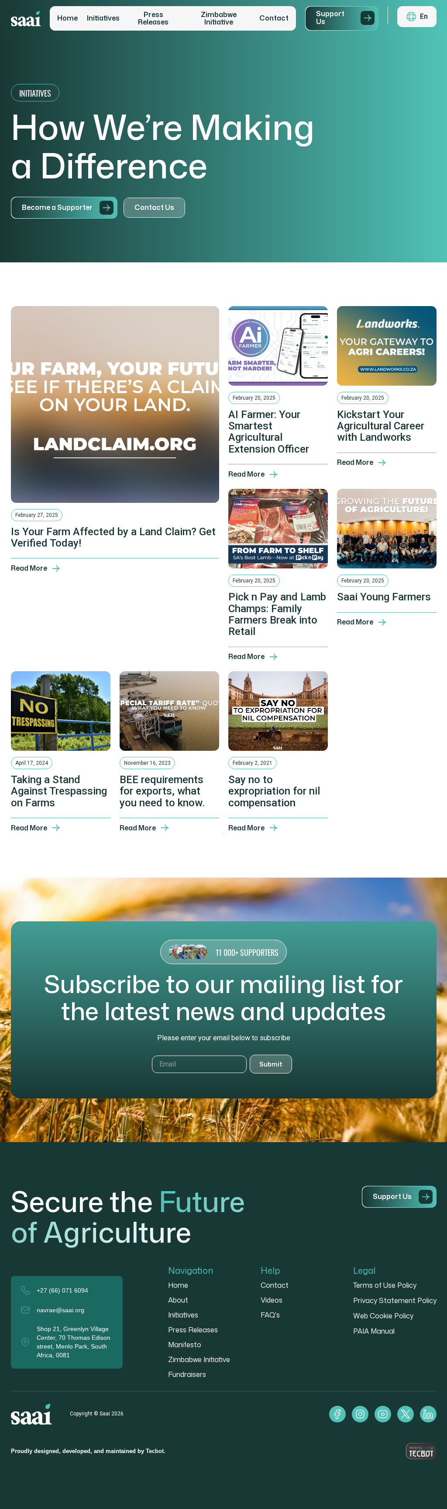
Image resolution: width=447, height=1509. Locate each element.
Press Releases (153, 18)
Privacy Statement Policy (395, 1300)
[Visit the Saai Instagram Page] (360, 1414)
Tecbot (155, 1451)
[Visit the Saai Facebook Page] (337, 1414)
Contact (274, 18)
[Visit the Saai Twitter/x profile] (405, 1414)
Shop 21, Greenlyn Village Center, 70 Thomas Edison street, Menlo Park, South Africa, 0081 (73, 1342)
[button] (417, 16)
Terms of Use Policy (384, 1285)
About (178, 1300)
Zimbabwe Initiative (219, 18)
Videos (271, 1300)
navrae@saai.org (60, 1310)
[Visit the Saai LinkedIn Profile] (428, 1414)
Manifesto (184, 1344)
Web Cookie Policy (383, 1316)
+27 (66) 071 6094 (62, 1290)
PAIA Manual (374, 1331)
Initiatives (103, 18)
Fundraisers (187, 1374)
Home (67, 18)
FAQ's (270, 1314)
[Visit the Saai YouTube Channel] (383, 1414)
